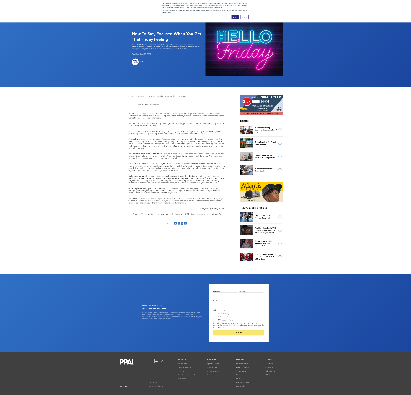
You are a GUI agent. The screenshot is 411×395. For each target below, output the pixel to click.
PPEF (238, 375)
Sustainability (240, 386)
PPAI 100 (181, 371)
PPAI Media (140, 96)
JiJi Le (143, 214)
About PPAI (269, 364)
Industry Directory (213, 375)
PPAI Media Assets (242, 382)
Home (130, 96)
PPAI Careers (269, 375)
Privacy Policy (153, 382)
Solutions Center (242, 364)
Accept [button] (235, 17)
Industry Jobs (270, 371)
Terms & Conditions (156, 386)
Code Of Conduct (242, 367)
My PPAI (239, 379)
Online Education (242, 371)
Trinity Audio (148, 104)
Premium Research (184, 367)
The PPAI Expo (212, 367)
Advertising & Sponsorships (187, 375)
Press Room (182, 379)
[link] (246, 130)
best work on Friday (171, 113)
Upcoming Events (213, 364)
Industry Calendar (213, 371)
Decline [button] (244, 17)
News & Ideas (182, 364)
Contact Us (269, 367)
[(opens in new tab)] (261, 114)
